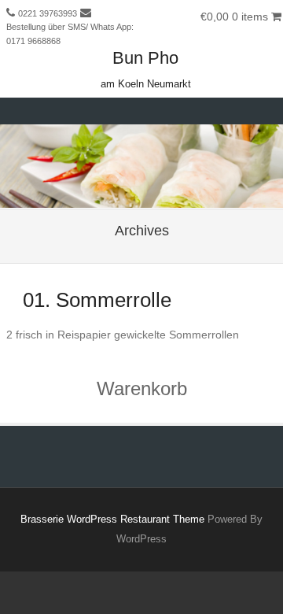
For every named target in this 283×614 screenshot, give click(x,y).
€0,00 (234, 16)
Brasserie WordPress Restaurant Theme (112, 519)
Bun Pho (145, 58)
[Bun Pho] (141, 197)
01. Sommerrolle (97, 300)
